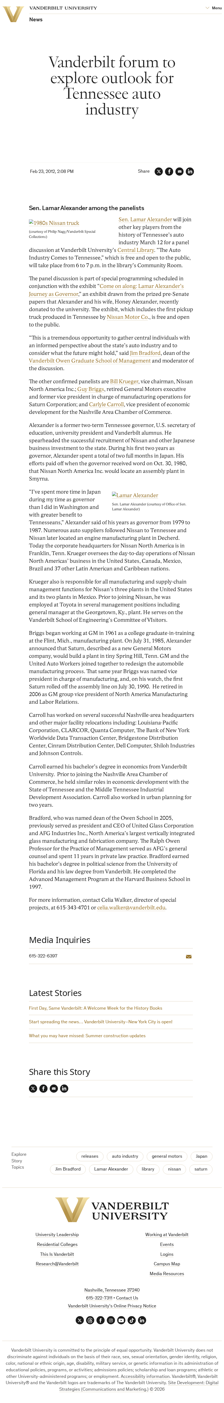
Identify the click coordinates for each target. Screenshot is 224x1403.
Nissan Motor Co (127, 317)
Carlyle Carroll (106, 404)
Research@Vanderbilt (57, 1264)
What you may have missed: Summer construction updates (87, 1036)
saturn (200, 1169)
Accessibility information (145, 1377)
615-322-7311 (99, 1298)
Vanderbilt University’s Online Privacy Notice (112, 1306)
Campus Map (167, 1264)
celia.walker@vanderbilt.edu (131, 907)
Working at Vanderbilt (166, 1235)
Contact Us (127, 1298)
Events (167, 1245)
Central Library (135, 250)
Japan (201, 1156)
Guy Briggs (90, 389)
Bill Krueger (124, 381)
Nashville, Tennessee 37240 (112, 1290)
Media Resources (167, 1274)
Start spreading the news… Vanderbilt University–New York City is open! (100, 1022)
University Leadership (57, 1235)
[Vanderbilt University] (112, 1209)
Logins (166, 1254)
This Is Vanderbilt (57, 1254)
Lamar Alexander (111, 1169)
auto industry (125, 1156)
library (148, 1169)
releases (89, 1156)
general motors (167, 1156)
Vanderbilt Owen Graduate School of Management (90, 361)
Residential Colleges (57, 1245)
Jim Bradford (145, 353)
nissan (174, 1169)
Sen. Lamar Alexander (145, 219)
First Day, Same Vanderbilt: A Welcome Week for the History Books (95, 1008)
